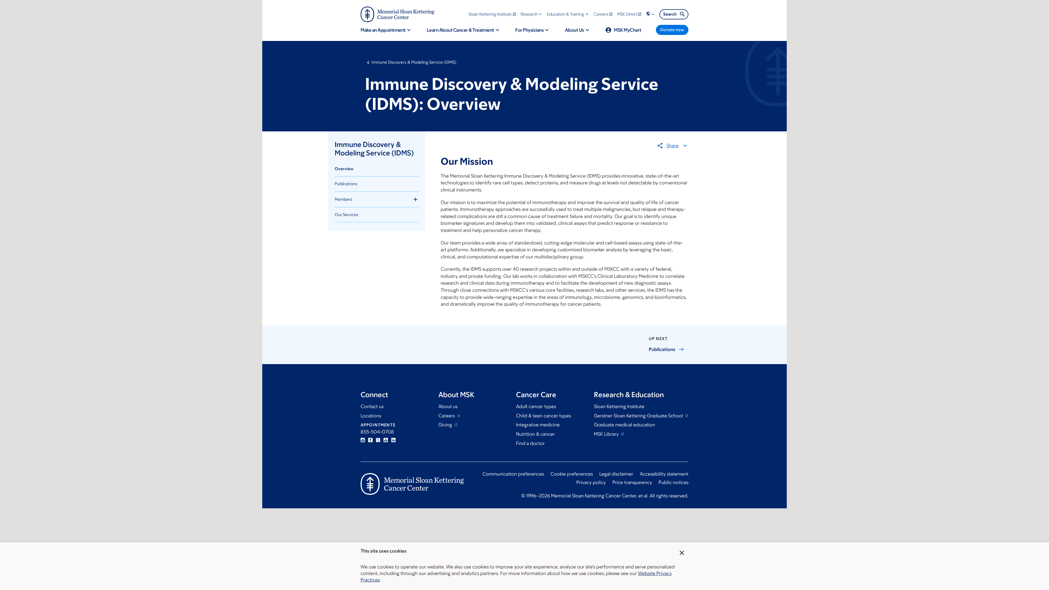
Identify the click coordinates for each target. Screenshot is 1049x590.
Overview (344, 168)
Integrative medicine (538, 424)
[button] (532, 14)
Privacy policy (591, 482)
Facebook (370, 440)
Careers (447, 415)
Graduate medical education (624, 424)
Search (670, 14)
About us (448, 406)
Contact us (372, 406)
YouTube (386, 440)
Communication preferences (513, 474)
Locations (371, 415)
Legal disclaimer (616, 474)
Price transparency (632, 482)
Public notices (673, 482)
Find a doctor (530, 443)
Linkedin (393, 440)
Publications (346, 183)
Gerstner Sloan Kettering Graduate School (639, 415)
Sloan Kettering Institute (619, 406)
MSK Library (607, 434)
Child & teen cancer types (543, 415)
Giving (445, 424)
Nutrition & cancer (535, 434)
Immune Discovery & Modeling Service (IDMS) (414, 62)
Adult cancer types (536, 406)
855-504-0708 (377, 432)
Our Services (346, 214)
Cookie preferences (571, 474)
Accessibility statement (664, 474)
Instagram (363, 440)
